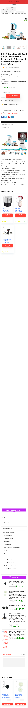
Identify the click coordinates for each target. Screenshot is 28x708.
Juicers (5, 556)
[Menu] (2, 2)
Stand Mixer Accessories (11, 568)
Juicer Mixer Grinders (8, 538)
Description (5, 122)
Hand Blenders (7, 544)
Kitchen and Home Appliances (9, 9)
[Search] (25, 2)
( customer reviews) (14, 67)
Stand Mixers (7, 553)
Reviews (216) (5, 127)
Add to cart (13, 96)
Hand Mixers (7, 541)
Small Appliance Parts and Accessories (12, 565)
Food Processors (8, 550)
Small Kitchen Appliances (8, 11)
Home (2, 8)
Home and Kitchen (11, 8)
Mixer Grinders (20, 11)
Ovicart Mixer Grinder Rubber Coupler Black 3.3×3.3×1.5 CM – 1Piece (17, 583)
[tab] (14, 122)
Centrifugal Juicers (10, 562)
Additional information (7, 124)
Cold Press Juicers (10, 559)
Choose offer (7, 215)
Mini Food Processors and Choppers (12, 547)
